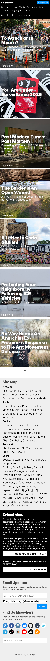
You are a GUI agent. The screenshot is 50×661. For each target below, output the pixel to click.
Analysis (28, 390)
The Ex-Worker (12, 448)
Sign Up (42, 607)
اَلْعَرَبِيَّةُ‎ (25, 490)
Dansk (34, 494)
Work (27, 429)
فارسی (16, 486)
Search (5, 10)
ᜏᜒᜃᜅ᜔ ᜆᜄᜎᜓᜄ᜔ (19, 505)
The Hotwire (17, 452)
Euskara (30, 482)
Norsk (6, 505)
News (36, 394)
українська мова (25, 497)
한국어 (34, 490)
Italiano (28, 467)
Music (15, 409)
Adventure (15, 390)
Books (4, 7)
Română (7, 494)
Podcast (8, 444)
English (7, 467)
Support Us (43, 3)
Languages (16, 10)
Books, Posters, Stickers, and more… (25, 459)
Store (41, 7)
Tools (22, 7)
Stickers (37, 406)
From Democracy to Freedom (20, 425)
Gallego (28, 501)
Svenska (24, 494)
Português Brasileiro (26, 471)
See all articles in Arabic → (15, 15)
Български (15, 478)
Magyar (41, 482)
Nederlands (28, 486)
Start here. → (38, 569)
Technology (10, 398)
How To (26, 394)
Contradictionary (13, 429)
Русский (8, 474)
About (27, 10)
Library (13, 7)
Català (12, 501)
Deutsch (39, 467)
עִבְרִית (43, 494)
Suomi (39, 474)
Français (8, 471)
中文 (26, 478)
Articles (7, 386)
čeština (20, 482)
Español (17, 467)
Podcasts (32, 7)
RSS (14, 387)
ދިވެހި (20, 501)
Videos (7, 409)
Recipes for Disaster (29, 432)
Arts (5, 390)
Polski (17, 474)
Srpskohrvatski (11, 490)
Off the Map (30, 440)
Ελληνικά (28, 474)
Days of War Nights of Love (19, 436)
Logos (24, 409)
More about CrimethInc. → (30, 554)
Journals (16, 406)
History (16, 394)
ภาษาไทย (8, 497)
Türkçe (7, 486)
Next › (25, 370)
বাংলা (16, 494)
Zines (6, 406)
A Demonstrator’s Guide (32, 398)
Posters (26, 406)
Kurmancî (39, 501)
